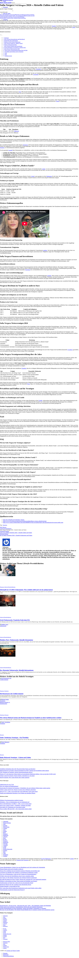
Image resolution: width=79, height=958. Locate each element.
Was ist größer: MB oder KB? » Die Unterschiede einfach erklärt (16, 809)
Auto (4, 829)
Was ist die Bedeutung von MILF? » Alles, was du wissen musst (15, 803)
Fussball (5, 825)
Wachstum (27, 269)
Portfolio (2, 147)
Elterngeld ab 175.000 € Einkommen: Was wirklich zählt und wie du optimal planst (26, 590)
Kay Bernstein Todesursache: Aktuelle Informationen (16, 670)
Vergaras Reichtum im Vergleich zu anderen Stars (15, 47)
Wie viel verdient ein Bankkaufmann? (9, 786)
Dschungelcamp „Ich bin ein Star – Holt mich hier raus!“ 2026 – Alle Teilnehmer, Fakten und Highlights (25, 905)
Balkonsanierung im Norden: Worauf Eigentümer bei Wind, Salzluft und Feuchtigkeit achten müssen (24, 770)
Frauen (57, 101)
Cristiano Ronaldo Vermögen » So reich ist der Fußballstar (12, 16)
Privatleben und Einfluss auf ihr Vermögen (14, 51)
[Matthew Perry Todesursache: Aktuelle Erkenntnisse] (7, 626)
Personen (6, 715)
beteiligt (49, 275)
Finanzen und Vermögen (22, 860)
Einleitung (6, 37)
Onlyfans (5, 843)
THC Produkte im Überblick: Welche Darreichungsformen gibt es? (16, 772)
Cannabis (5, 845)
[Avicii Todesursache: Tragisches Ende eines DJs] (7, 606)
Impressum (5, 954)
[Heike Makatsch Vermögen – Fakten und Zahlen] (7, 743)
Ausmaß (10, 150)
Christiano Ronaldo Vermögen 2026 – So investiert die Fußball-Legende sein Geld (17, 15)
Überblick (24, 368)
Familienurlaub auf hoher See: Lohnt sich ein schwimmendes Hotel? (16, 882)
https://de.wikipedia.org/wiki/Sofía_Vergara (13, 519)
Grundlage (70, 349)
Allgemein (5, 821)
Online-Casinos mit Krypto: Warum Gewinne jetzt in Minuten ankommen (18, 789)
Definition (5, 926)
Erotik (4, 847)
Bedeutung (49, 176)
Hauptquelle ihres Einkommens (11, 40)
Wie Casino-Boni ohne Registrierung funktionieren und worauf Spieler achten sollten (20, 888)
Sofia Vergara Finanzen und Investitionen (13, 46)
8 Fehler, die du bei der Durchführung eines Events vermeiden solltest (17, 876)
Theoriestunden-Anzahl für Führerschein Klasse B (12, 889)
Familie (40, 400)
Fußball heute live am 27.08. (7, 784)
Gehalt (43, 169)
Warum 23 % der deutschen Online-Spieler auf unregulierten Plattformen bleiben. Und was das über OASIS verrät (28, 774)
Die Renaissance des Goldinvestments (11, 693)
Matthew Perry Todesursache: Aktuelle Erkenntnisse (16, 640)
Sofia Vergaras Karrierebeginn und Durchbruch (14, 39)
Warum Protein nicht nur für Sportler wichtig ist (11, 869)
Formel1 (5, 850)
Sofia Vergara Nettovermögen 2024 (12, 49)
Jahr (20, 91)
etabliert (45, 250)
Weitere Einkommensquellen (10, 44)
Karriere (54, 26)
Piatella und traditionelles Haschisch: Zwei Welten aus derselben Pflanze (17, 793)
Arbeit (73, 27)
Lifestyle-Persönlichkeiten (9, 587)
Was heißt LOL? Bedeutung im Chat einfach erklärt (12, 807)
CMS (4, 853)
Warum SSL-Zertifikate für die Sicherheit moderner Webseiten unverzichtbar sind (20, 870)
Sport (4, 838)
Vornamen (5, 939)
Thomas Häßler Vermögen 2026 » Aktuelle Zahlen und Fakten (13, 18)
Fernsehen (38, 69)
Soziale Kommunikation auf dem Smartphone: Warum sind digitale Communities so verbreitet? (23, 908)
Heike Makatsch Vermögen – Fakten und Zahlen (15, 757)
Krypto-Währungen (46, 858)
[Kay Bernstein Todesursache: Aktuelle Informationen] (7, 656)
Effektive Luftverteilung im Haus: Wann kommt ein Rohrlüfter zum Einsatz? (18, 881)
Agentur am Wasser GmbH (13, 950)
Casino (4, 846)
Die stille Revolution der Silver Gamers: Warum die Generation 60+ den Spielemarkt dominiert (23, 879)
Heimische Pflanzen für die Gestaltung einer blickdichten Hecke (15, 884)
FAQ (6, 54)
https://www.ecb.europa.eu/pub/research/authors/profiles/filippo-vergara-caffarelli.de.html (24, 521)
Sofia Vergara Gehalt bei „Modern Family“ (13, 43)
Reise (28, 384)
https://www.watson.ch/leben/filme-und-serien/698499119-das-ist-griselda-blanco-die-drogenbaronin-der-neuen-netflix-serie (33, 522)
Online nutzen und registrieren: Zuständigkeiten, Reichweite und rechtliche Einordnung (21, 907)
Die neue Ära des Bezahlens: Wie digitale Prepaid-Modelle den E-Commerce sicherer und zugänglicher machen (27, 909)
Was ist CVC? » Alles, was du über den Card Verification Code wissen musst (19, 791)
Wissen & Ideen (7, 823)
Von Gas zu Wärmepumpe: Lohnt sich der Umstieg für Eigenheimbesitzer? (18, 874)
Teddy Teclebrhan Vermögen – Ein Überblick (14, 737)
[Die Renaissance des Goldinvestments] (7, 679)
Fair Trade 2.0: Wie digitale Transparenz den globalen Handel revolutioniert (18, 877)
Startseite (5, 953)
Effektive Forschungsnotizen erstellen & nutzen (11, 800)
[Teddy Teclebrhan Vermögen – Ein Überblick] (7, 723)
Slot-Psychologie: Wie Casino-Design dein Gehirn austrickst (14, 777)
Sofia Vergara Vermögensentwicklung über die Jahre (16, 50)
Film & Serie (6, 827)
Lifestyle (5, 836)
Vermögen (25, 144)
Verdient (5, 856)
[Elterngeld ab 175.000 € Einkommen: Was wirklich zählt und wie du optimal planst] (7, 575)
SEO (4, 852)
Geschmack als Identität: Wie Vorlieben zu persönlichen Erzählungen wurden (19, 872)
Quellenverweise (8, 55)
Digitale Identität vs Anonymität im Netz (10, 886)
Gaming (5, 828)
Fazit (6, 53)
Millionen (16, 131)
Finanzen (2, 587)
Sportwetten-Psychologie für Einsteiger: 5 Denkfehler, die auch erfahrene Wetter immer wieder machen (25, 788)
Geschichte (35, 74)
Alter (4, 824)
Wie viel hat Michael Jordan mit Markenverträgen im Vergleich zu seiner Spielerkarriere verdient (30, 717)
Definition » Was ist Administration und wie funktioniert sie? (14, 802)
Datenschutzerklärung (8, 956)
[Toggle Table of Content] (1, 35)
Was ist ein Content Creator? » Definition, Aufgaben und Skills (15, 805)
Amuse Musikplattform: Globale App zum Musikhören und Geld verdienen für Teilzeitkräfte (22, 867)
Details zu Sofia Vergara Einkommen (12, 42)
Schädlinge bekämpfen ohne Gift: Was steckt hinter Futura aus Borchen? (17, 769)
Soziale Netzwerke (7, 849)
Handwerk (5, 835)
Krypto (5, 839)
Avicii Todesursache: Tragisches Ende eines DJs (15, 620)
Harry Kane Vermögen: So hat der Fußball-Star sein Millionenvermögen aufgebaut (17, 14)
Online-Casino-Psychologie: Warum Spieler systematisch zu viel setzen (17, 775)
